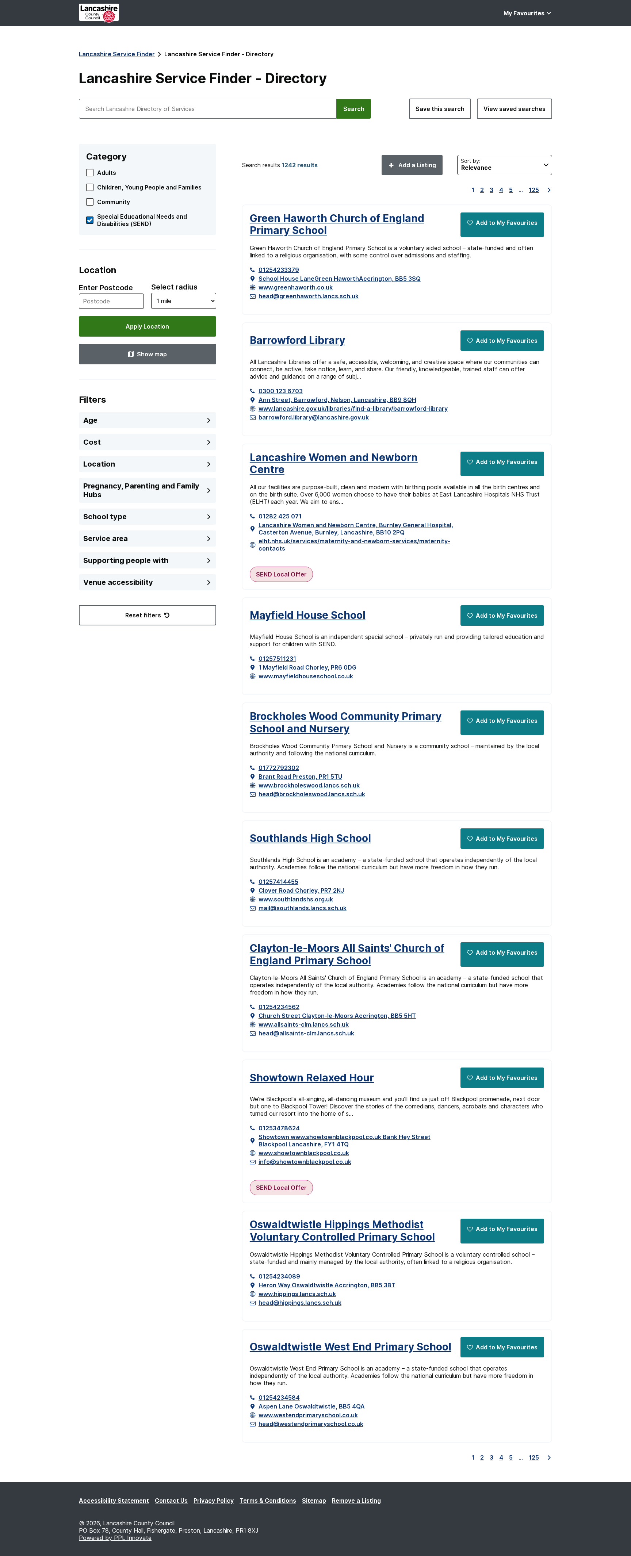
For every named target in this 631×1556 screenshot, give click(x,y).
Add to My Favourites (507, 222)
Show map (152, 354)
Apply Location (147, 326)
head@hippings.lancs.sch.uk (300, 1302)
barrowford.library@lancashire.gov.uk (314, 417)
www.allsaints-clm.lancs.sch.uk (304, 1024)
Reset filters (143, 615)
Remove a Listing (356, 1500)
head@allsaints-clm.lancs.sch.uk (306, 1033)
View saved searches (514, 108)
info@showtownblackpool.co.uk (305, 1161)
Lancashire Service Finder (117, 54)
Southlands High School (310, 838)
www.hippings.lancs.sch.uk (297, 1294)
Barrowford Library (297, 340)
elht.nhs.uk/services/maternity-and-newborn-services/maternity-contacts (354, 544)
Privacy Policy (214, 1500)
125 (534, 189)
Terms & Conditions (268, 1500)
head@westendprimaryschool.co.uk (311, 1423)
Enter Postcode (106, 287)
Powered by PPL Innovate (115, 1537)
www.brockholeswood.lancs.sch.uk (309, 785)
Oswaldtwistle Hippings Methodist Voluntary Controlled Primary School (342, 1231)
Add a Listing (416, 165)
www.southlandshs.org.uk (296, 899)
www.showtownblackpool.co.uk (304, 1153)
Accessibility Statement (114, 1500)
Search (353, 108)
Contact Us (171, 1500)
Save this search (440, 108)
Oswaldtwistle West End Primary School (350, 1347)
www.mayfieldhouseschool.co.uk (306, 676)
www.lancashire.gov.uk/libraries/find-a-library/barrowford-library (353, 408)
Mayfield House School (308, 615)
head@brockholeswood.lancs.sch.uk (312, 794)
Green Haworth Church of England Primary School (337, 224)
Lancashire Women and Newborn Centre (334, 464)
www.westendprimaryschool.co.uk (308, 1415)
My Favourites (524, 13)
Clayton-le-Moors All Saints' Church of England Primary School (347, 954)
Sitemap (314, 1500)
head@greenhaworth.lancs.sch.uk (309, 296)
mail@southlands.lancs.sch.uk (303, 908)
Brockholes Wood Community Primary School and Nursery (345, 722)
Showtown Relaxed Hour (312, 1078)
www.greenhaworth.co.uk (296, 287)
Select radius (174, 287)
